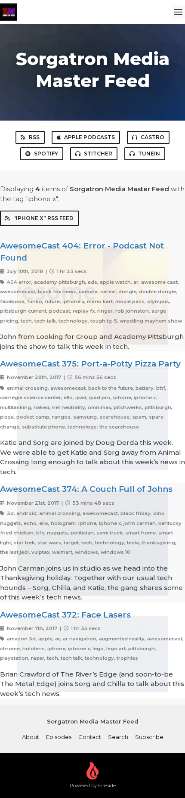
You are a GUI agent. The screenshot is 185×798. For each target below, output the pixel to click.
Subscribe (149, 736)
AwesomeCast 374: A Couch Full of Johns (86, 489)
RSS (34, 137)
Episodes (58, 736)
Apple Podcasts (89, 137)
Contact (89, 736)
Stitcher (98, 153)
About (30, 736)
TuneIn (149, 153)
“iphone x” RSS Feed (43, 218)
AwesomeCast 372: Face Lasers (65, 615)
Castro (152, 137)
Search (118, 736)
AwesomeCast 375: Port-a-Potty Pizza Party (90, 364)
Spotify (46, 153)
